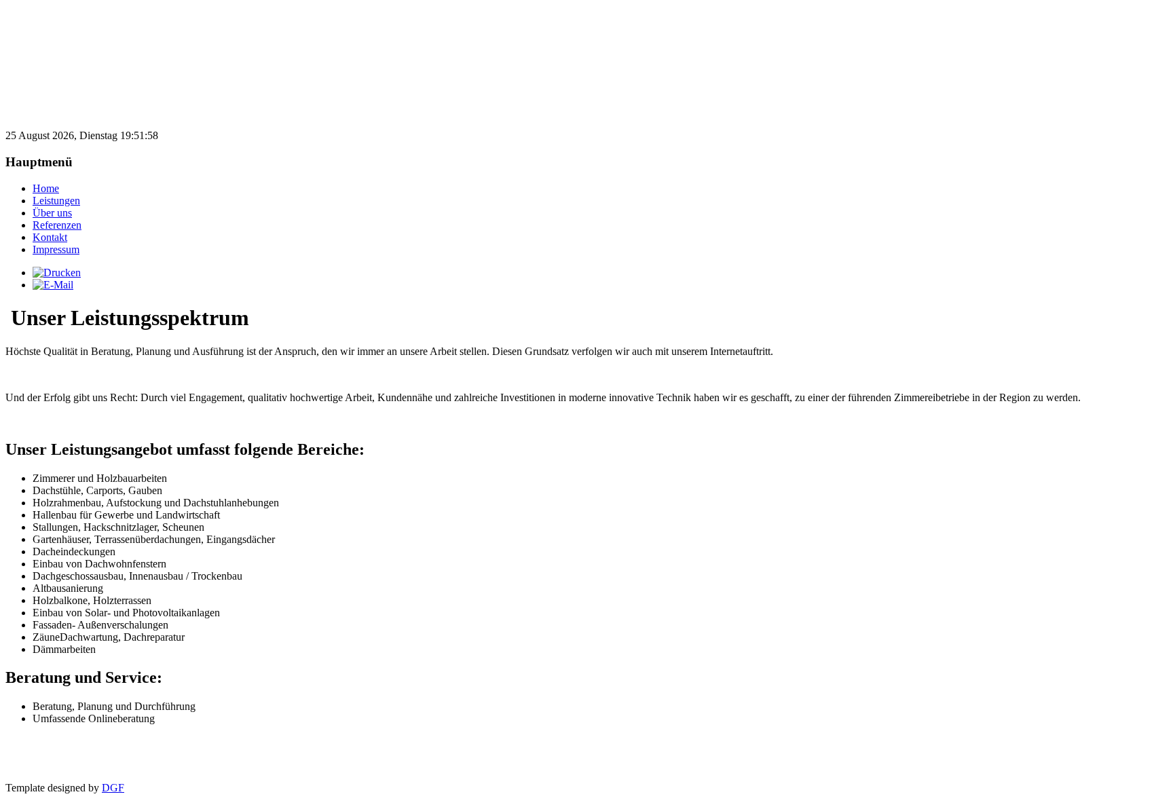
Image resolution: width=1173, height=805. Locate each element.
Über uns (52, 213)
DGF (113, 787)
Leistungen (56, 200)
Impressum (56, 249)
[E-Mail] (53, 285)
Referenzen (57, 225)
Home (46, 188)
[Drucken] (57, 272)
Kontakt (50, 237)
